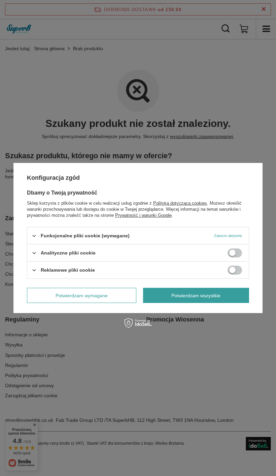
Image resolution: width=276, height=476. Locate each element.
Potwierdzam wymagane (82, 295)
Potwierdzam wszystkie (195, 295)
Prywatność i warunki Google (143, 215)
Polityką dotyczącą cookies (180, 203)
